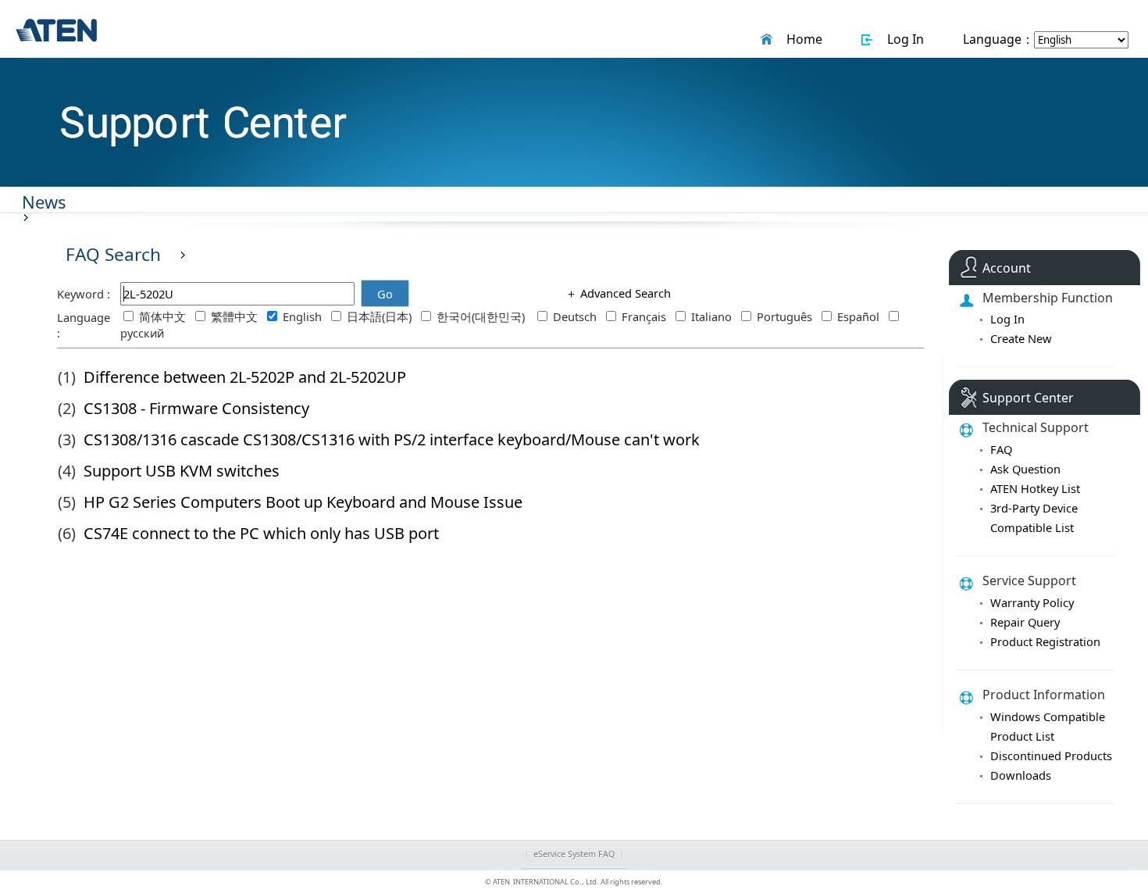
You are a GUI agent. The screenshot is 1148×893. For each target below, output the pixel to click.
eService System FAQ (574, 853)
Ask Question (1025, 469)
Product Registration (1045, 641)
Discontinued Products (1051, 755)
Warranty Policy (1032, 602)
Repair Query (1025, 622)
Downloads (1020, 775)
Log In (902, 39)
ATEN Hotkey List (1035, 488)
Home (801, 39)
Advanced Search (624, 293)
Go (385, 294)
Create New (1021, 338)
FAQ (1001, 449)
